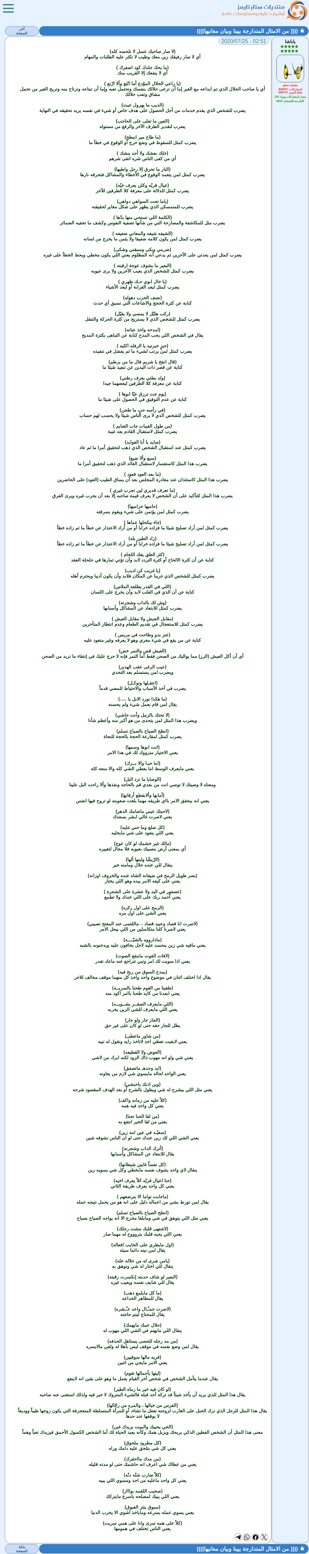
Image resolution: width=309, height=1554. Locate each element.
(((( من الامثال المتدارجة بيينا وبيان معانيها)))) (247, 31)
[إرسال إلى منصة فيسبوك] (255, 1537)
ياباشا (290, 41)
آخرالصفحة (21, 31)
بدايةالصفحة (21, 1549)
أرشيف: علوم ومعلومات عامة (253, 13)
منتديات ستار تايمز (261, 7)
